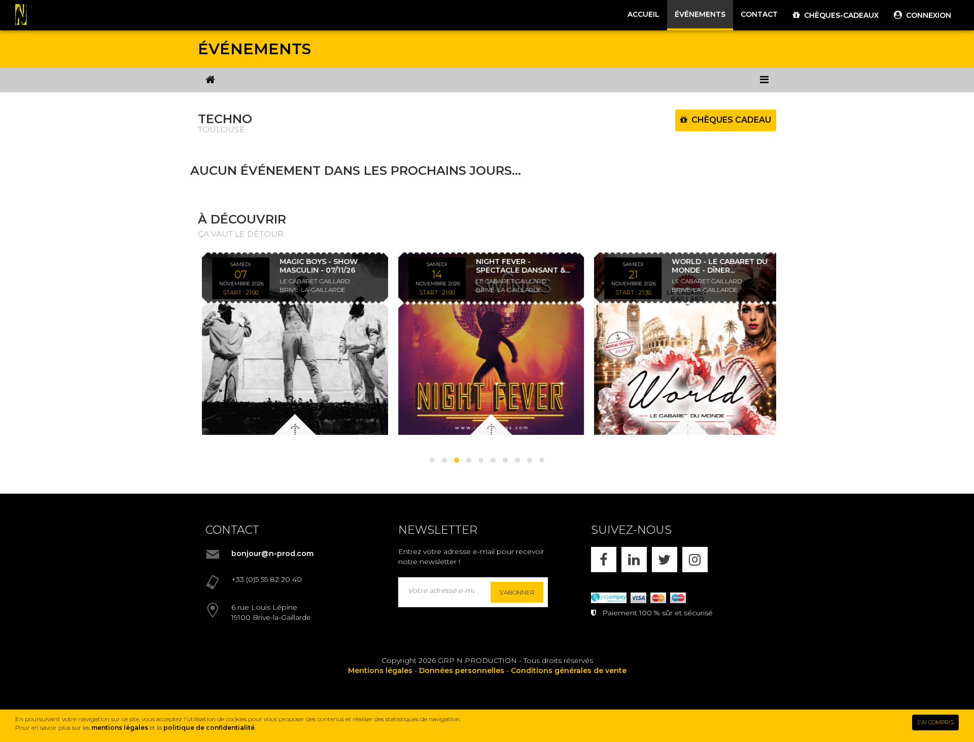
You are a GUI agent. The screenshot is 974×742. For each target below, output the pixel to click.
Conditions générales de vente (569, 670)
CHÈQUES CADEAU (729, 120)
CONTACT (759, 14)
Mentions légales (380, 670)
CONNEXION (926, 15)
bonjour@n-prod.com (272, 553)
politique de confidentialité (209, 727)
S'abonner (517, 592)
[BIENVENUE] (210, 79)
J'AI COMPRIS (935, 722)
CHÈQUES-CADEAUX (839, 15)
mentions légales (119, 727)
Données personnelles (461, 670)
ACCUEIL (643, 14)
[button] (432, 460)
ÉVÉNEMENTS (700, 14)
